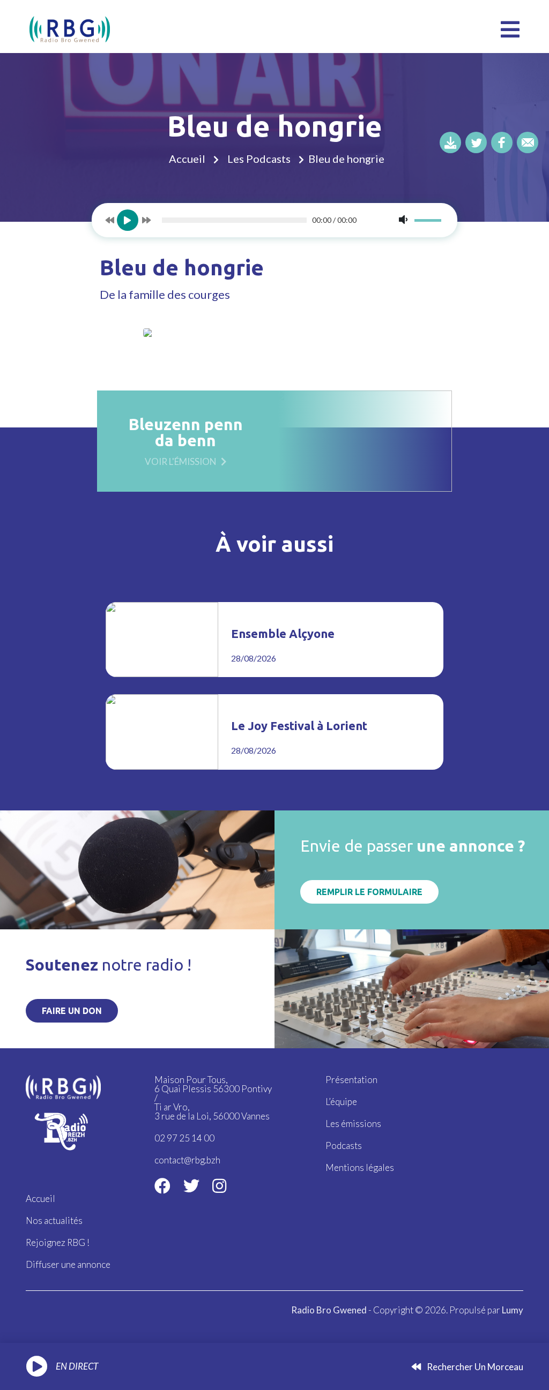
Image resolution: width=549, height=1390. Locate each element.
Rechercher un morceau (474, 1366)
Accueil (187, 158)
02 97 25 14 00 (184, 1138)
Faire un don (72, 1011)
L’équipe (341, 1101)
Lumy (512, 1310)
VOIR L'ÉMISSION (181, 461)
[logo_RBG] (69, 28)
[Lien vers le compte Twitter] (191, 1185)
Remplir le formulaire (369, 892)
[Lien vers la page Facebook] (162, 1185)
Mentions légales (359, 1167)
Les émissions (353, 1123)
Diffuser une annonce (68, 1264)
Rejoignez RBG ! (58, 1242)
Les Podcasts (259, 158)
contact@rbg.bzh (187, 1160)
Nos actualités (54, 1220)
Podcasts (343, 1145)
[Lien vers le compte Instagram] (219, 1185)
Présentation (351, 1079)
